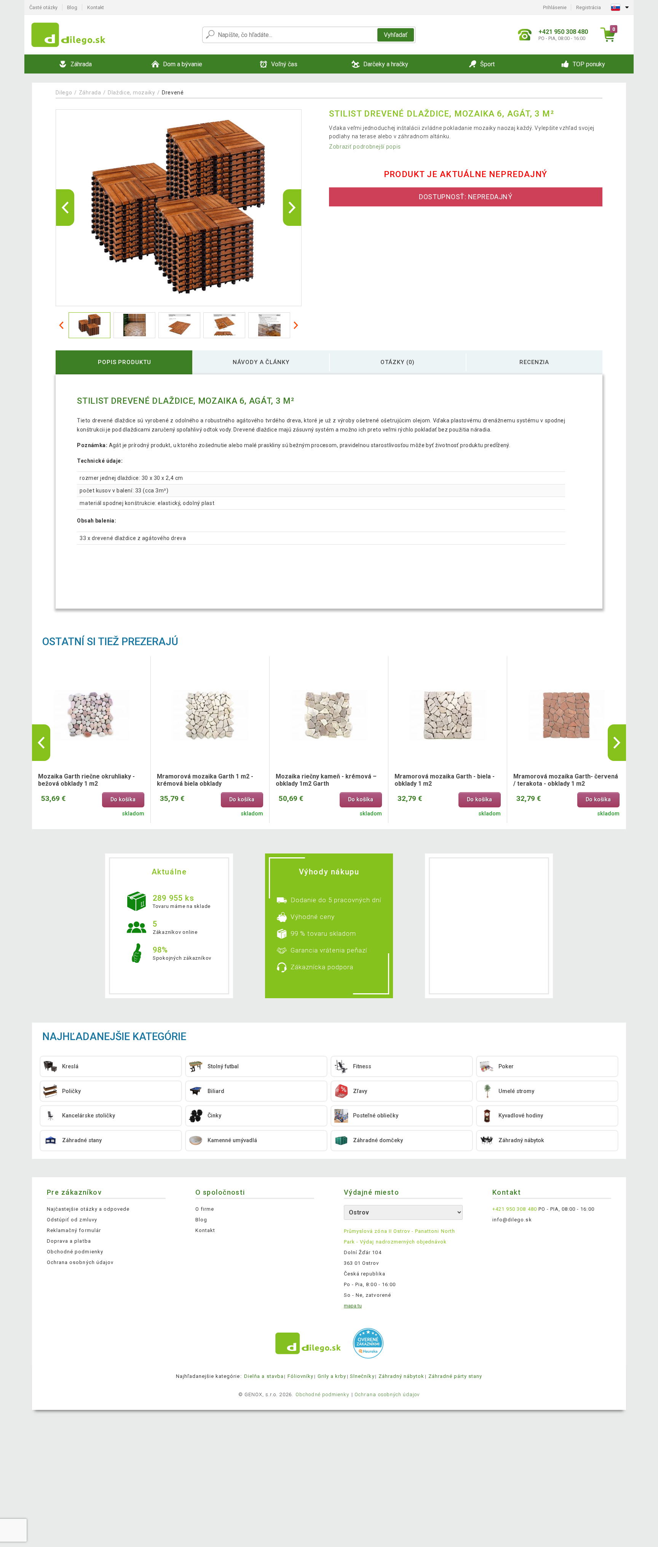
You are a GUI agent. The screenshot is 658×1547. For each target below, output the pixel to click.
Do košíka (123, 799)
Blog (72, 7)
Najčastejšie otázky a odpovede (88, 1209)
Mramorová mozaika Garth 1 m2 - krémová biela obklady (205, 780)
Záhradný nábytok (402, 1376)
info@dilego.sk (512, 1220)
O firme (204, 1209)
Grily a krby (332, 1376)
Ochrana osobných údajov (80, 1262)
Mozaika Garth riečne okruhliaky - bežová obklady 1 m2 (86, 780)
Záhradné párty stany (455, 1376)
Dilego (64, 92)
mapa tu (353, 1306)
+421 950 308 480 (514, 1209)
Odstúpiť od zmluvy (72, 1220)
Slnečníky (362, 1376)
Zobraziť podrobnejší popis (365, 147)
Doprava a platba (69, 1241)
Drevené (173, 92)
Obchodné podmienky (75, 1252)
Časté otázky (43, 7)
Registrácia (588, 7)
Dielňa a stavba (264, 1376)
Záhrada (90, 92)
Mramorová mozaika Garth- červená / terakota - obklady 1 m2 (565, 780)
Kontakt (95, 7)
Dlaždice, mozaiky (131, 92)
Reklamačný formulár (74, 1230)
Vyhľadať (395, 34)
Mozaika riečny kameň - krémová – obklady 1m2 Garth (326, 780)
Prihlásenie (555, 7)
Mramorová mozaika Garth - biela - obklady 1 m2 (444, 780)
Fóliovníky (300, 1376)
